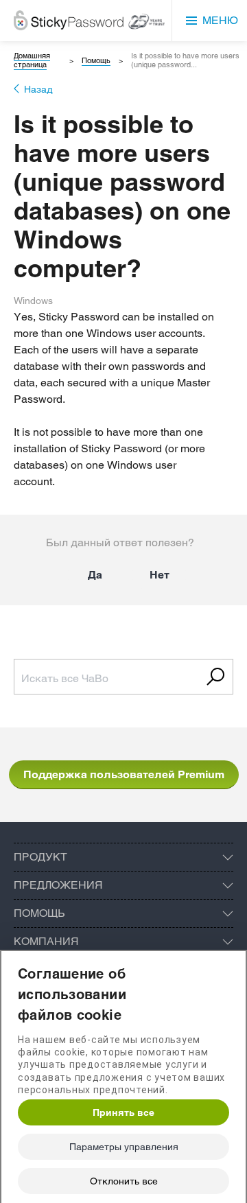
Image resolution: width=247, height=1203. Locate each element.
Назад (38, 89)
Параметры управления (123, 1146)
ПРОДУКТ (40, 856)
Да (95, 574)
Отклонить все (124, 1181)
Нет (159, 574)
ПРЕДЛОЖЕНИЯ (58, 884)
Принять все (123, 1112)
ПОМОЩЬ (39, 913)
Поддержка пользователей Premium (123, 774)
